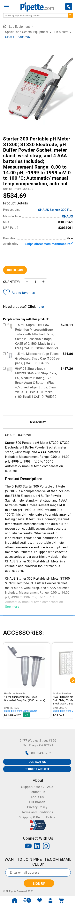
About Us (37, 797)
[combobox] (38, 15)
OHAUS (67, 216)
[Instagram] (46, 846)
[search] (70, 15)
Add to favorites (23, 293)
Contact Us (37, 792)
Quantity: (11, 282)
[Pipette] (37, 7)
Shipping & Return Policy (37, 817)
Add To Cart (15, 270)
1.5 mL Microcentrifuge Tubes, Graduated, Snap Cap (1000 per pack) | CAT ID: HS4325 (38, 358)
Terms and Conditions (37, 812)
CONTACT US (37, 761)
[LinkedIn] (37, 846)
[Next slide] (70, 136)
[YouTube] (28, 846)
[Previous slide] (6, 136)
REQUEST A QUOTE (37, 769)
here (40, 307)
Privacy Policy (37, 807)
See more (12, 606)
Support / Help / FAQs (37, 787)
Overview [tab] (38, 422)
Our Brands (37, 802)
